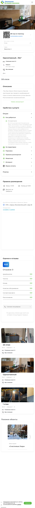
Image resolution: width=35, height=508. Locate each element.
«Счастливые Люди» (17, 446)
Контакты (3, 507)
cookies (19, 504)
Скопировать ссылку (16, 36)
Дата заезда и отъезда (9, 41)
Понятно (27, 503)
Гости (5, 47)
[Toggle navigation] (32, 2)
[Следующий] (30, 437)
